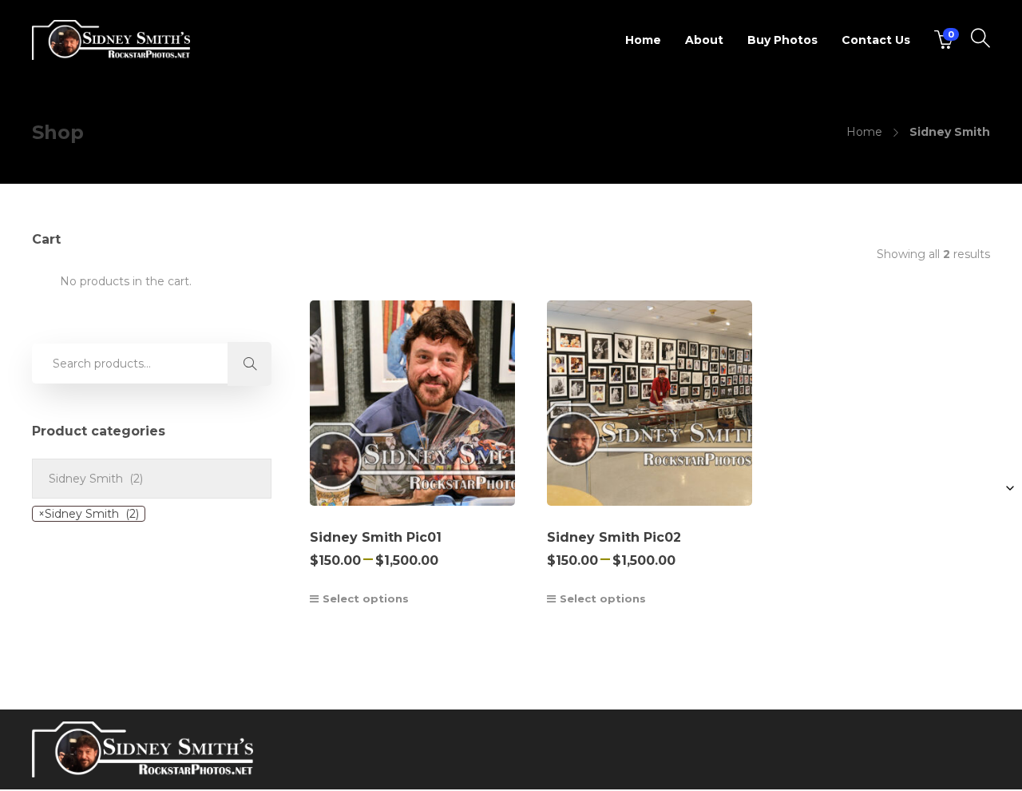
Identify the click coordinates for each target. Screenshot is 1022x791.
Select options (366, 598)
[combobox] (88, 514)
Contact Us (876, 40)
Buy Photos (782, 40)
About (704, 40)
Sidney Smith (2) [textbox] (88, 514)
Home (643, 40)
